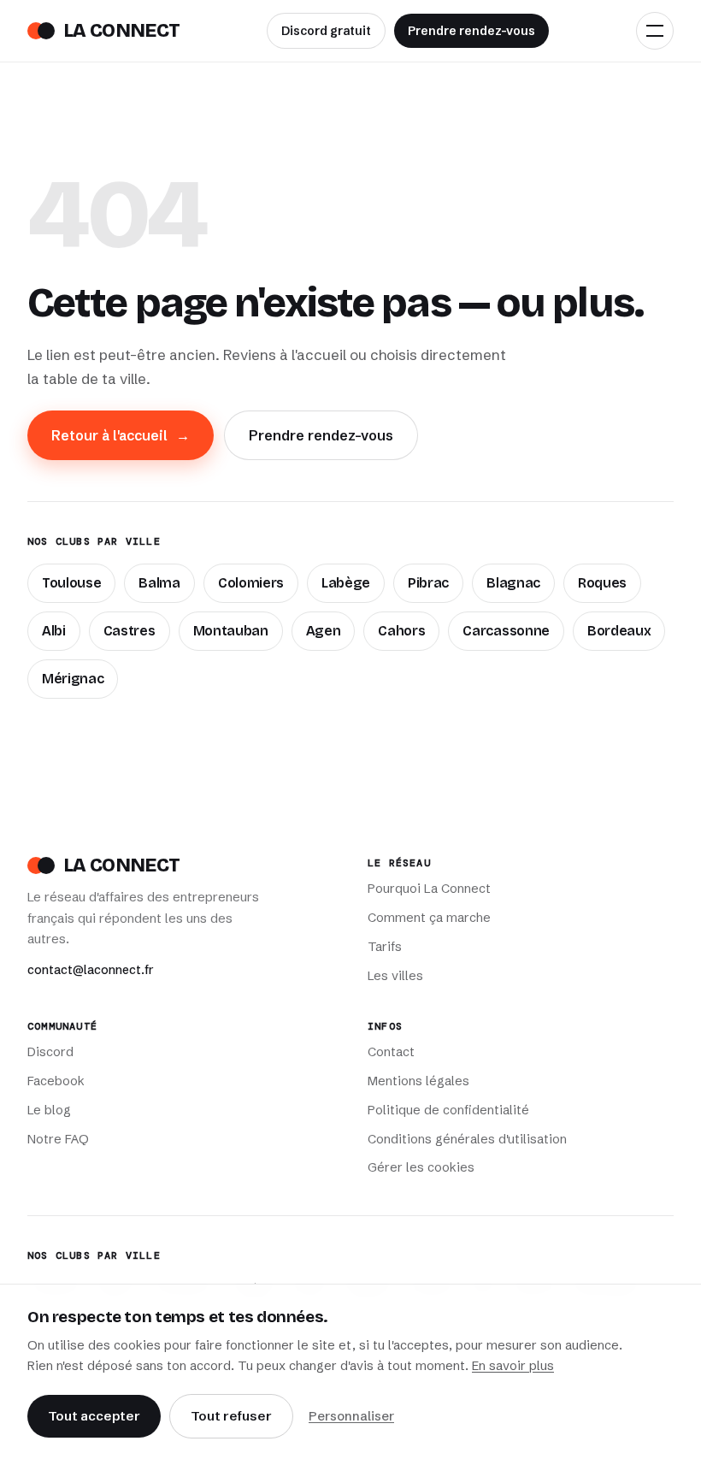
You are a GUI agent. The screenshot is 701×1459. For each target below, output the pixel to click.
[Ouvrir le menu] (655, 31)
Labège (345, 583)
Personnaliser (351, 1416)
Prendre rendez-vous (471, 30)
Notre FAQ (58, 1139)
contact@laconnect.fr (90, 970)
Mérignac (72, 678)
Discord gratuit (326, 30)
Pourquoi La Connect (429, 888)
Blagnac (513, 583)
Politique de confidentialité (448, 1110)
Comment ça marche (429, 917)
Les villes (395, 975)
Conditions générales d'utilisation (467, 1139)
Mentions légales (418, 1081)
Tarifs (385, 946)
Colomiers (251, 583)
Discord (50, 1052)
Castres (129, 631)
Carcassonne (505, 631)
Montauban (230, 631)
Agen (323, 631)
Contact (391, 1052)
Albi (54, 631)
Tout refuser (231, 1416)
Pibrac (428, 583)
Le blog (49, 1110)
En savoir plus (513, 1365)
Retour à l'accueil (120, 435)
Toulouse (71, 583)
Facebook (56, 1081)
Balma (159, 583)
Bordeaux (619, 631)
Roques (602, 583)
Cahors (401, 631)
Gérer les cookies (421, 1167)
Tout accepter (94, 1416)
